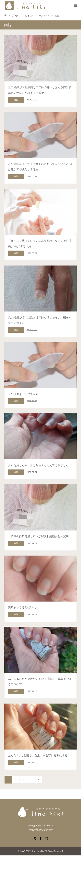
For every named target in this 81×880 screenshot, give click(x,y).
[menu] (75, 6)
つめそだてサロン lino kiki (32, 851)
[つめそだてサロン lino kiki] (25, 6)
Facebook (40, 838)
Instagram (46, 838)
